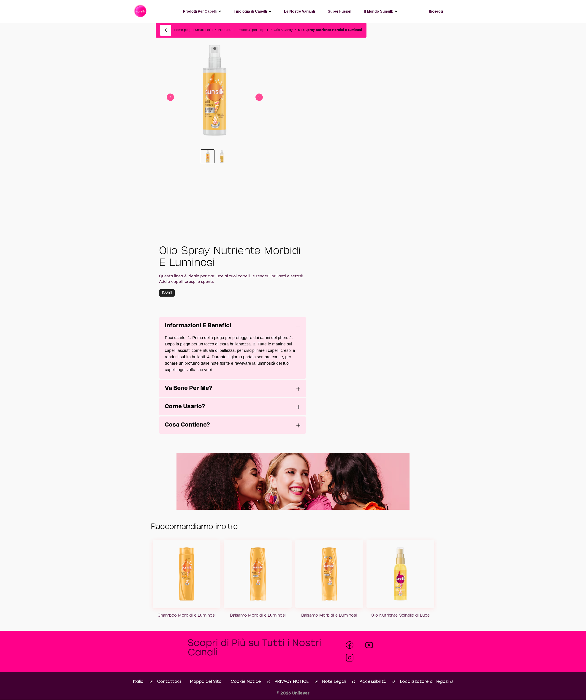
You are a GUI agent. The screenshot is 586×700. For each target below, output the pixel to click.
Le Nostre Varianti (299, 11)
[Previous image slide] (170, 97)
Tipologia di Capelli (250, 11)
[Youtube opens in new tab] (369, 645)
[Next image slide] (259, 97)
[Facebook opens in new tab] (349, 645)
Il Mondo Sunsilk (378, 11)
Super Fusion (339, 11)
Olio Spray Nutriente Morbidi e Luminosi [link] (330, 30)
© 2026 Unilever (293, 693)
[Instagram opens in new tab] (349, 657)
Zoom (215, 72)
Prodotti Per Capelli (200, 11)
